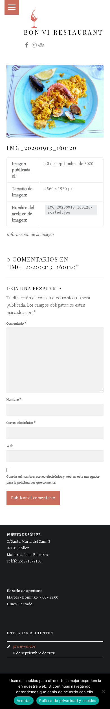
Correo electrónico (21, 423)
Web (9, 446)
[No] (103, 691)
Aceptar (24, 700)
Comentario (16, 324)
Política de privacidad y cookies (67, 700)
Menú (12, 7)
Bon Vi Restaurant (64, 32)
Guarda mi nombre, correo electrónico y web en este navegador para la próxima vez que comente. (53, 480)
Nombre (13, 400)
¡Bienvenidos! (24, 646)
